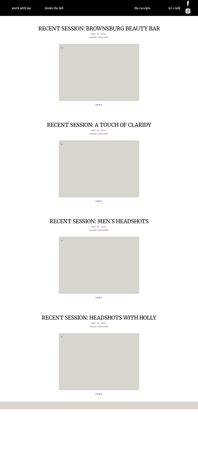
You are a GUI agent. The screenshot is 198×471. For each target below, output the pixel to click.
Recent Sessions (99, 37)
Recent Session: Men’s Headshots (99, 221)
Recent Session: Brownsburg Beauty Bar (99, 28)
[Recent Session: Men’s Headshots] (99, 265)
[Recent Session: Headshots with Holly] (99, 362)
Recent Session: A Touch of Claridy (99, 125)
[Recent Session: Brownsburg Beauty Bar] (99, 72)
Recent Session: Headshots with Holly (99, 318)
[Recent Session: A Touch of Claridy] (99, 169)
